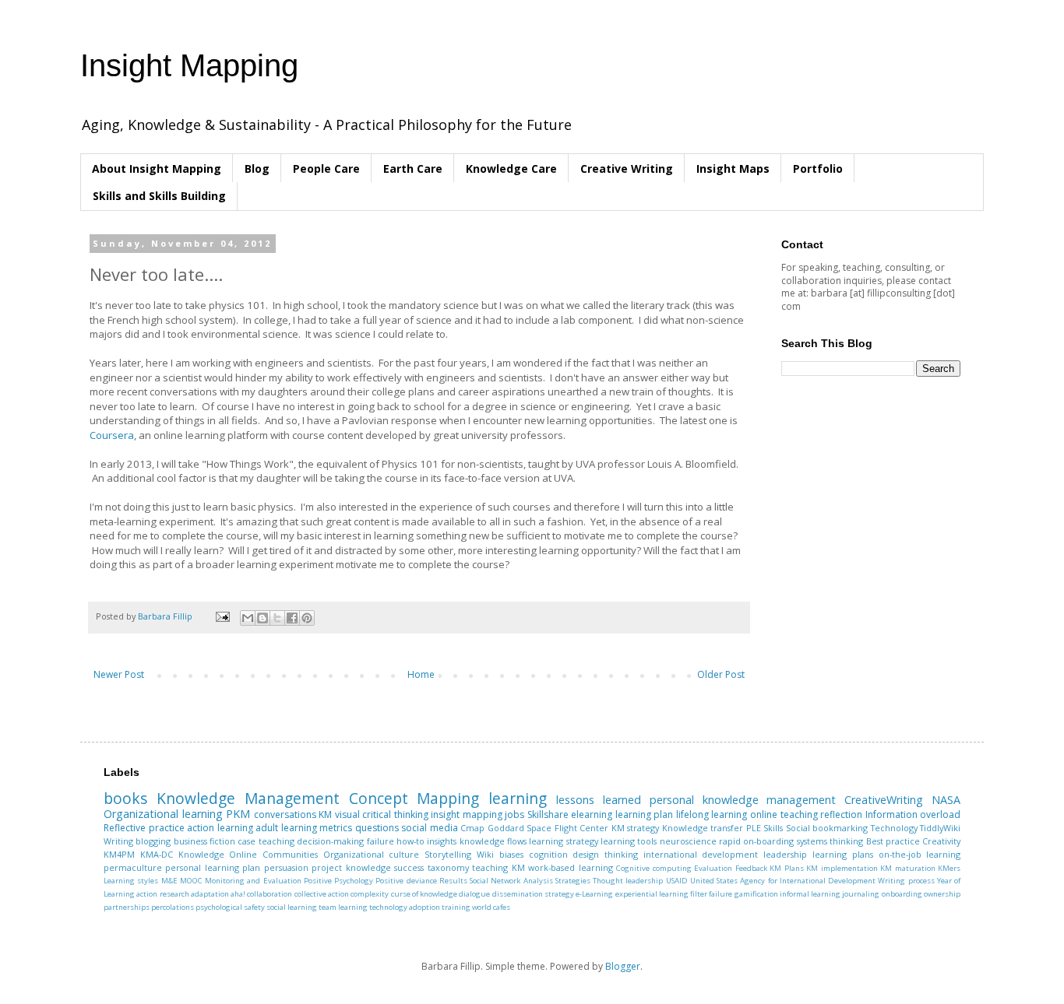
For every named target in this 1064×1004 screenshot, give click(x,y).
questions (377, 827)
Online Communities (273, 854)
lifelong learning (712, 814)
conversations (285, 814)
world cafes (491, 907)
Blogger (622, 966)
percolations (172, 907)
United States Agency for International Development (783, 881)
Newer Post (118, 674)
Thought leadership (628, 881)
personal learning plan (212, 867)
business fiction (204, 841)
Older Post (721, 674)
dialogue (474, 894)
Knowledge (201, 854)
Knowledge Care (511, 168)
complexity (370, 894)
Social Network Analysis (511, 881)
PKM (238, 813)
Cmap (472, 828)
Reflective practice (144, 827)
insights (441, 841)
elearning (591, 814)
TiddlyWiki (940, 828)
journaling (860, 894)
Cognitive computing (653, 868)
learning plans (842, 854)
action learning (220, 827)
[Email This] (247, 618)
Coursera (112, 435)
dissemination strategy (533, 894)
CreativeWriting (883, 799)
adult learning (286, 827)
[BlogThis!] (262, 618)
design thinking (605, 854)
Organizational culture (371, 854)
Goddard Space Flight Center (548, 828)
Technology (894, 828)
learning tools (629, 841)
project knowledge (351, 867)
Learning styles (131, 881)
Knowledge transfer (703, 828)
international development (701, 854)
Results (453, 881)
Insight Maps (733, 168)
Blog (257, 168)
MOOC (191, 881)
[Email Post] (222, 616)
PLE (753, 828)
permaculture (133, 867)
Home (421, 674)
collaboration (269, 894)
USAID (677, 881)
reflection (841, 814)
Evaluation (713, 868)
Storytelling (448, 854)
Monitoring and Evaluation (253, 881)
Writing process (906, 881)
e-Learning (594, 894)
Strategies (572, 881)
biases (511, 854)
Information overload (913, 814)
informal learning (810, 894)
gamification (756, 894)
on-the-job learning (920, 854)
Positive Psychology (338, 881)
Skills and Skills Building (159, 195)
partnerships (127, 907)
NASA (946, 799)
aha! (238, 894)
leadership (785, 854)
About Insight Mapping (156, 168)
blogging (153, 841)
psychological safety (230, 907)
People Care (326, 168)
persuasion (286, 867)
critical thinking (395, 814)
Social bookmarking (827, 828)
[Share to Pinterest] (307, 618)
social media (429, 827)
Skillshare (548, 814)
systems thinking (830, 841)
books (125, 798)
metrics (335, 827)
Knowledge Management (248, 798)
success (409, 867)
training (456, 907)
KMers (949, 868)
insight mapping (466, 814)
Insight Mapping (189, 65)
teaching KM (498, 867)
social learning (291, 907)
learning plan (644, 814)
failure (380, 841)
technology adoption (404, 907)
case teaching (266, 841)
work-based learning (570, 867)
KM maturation (907, 868)
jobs (514, 814)
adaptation (210, 894)
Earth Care (412, 168)
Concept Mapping (414, 798)
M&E (169, 881)
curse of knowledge (424, 894)
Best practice (893, 841)
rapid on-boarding (756, 841)
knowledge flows (493, 841)
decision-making (330, 841)
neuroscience (688, 841)
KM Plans (786, 868)
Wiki (485, 854)
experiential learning (652, 894)
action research (162, 894)
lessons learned (598, 799)
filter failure (711, 894)
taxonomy (448, 867)
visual (347, 814)
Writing (118, 841)
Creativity (941, 841)
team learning (343, 907)
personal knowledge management (743, 799)
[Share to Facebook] (292, 618)
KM (325, 814)
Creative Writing (626, 168)
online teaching (784, 814)
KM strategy (635, 828)
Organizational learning (163, 813)
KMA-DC (156, 854)
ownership (942, 894)
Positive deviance (405, 881)
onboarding (902, 894)
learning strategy (563, 841)
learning (517, 798)
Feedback (751, 868)
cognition (548, 854)
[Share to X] (277, 618)
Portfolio (818, 168)
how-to (410, 841)
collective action (321, 894)
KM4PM (119, 854)
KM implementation (841, 868)
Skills (773, 828)
